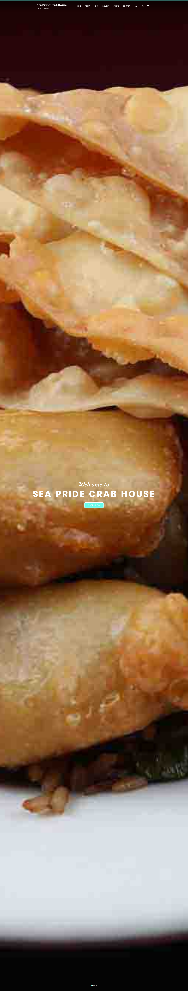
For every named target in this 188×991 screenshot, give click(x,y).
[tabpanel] (94, 495)
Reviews (116, 6)
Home (79, 6)
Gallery (105, 6)
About (87, 6)
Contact (126, 6)
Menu (96, 6)
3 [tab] (96, 985)
